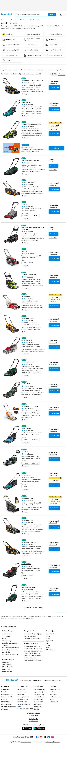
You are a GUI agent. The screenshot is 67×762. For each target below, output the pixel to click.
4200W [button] (24, 263)
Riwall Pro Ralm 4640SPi (28, 182)
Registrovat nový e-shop (40, 692)
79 (62, 612)
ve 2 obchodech (53, 365)
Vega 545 (24, 251)
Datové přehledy (38, 702)
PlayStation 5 (49, 641)
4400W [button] (31, 263)
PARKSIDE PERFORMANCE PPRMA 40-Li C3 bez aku (32, 228)
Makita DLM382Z (26, 428)
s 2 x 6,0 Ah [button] (35, 440)
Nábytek (48, 648)
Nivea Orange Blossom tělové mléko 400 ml (33, 656)
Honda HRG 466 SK (26, 340)
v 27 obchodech (53, 105)
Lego (47, 643)
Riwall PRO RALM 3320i (28, 318)
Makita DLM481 (25, 384)
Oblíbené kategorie (8, 631)
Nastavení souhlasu (22, 699)
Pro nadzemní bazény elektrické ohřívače (11, 654)
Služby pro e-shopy (39, 694)
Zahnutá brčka (6, 652)
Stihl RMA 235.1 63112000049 (29, 406)
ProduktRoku (53, 694)
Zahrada (22, 20)
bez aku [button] (26, 440)
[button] (32, 486)
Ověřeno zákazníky (55, 689)
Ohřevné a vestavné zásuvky (10, 643)
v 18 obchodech (53, 523)
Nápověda (36, 709)
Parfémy (48, 636)
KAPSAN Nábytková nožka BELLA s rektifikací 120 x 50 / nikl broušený (33, 646)
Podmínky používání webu (53, 742)
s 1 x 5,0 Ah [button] (35, 463)
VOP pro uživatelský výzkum (25, 709)
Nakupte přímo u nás (23, 697)
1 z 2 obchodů (52, 302)
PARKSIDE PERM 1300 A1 (28, 587)
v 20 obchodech (53, 254)
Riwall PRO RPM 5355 (27, 520)
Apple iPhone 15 (50, 634)
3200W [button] (24, 575)
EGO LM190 (24, 452)
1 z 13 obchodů (53, 504)
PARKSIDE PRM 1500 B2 (28, 362)
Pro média (4, 699)
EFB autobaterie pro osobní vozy (11, 648)
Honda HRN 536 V (26, 564)
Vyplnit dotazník (33, 721)
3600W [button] (31, 575)
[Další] (65, 613)
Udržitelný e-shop (54, 702)
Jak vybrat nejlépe (30, 631)
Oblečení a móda (50, 650)
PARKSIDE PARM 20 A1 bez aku (30, 160)
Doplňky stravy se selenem (9, 650)
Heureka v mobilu (22, 692)
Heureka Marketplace (39, 697)
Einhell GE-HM (25, 204)
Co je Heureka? (5, 689)
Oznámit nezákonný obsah (8, 707)
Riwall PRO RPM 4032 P (28, 498)
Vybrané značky (7, 659)
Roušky (4, 638)
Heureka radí (20, 694)
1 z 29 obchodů (53, 129)
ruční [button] (35, 216)
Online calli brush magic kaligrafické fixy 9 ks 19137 (33, 651)
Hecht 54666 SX (25, 296)
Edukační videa (38, 707)
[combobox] (32, 14)
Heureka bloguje (5, 702)
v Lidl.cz (51, 162)
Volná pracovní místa (6, 697)
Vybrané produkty (30, 643)
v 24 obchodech (53, 277)
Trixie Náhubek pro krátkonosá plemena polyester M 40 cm (33, 649)
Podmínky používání (6, 694)
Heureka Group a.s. (26, 742)
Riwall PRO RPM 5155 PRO (28, 542)
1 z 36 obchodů (53, 475)
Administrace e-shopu (39, 689)
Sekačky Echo (5, 662)
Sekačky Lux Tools (7, 671)
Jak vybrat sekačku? (27, 147)
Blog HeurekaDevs (6, 704)
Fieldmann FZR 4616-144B (28, 275)
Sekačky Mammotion (7, 667)
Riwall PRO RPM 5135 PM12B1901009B (32, 80)
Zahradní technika (30, 20)
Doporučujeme (51, 631)
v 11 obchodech (53, 321)
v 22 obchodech (53, 83)
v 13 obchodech (53, 455)
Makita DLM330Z (26, 102)
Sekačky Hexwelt (6, 665)
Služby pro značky (38, 699)
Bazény (48, 638)
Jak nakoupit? (21, 689)
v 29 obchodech (53, 431)
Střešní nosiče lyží (7, 641)
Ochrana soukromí (22, 702)
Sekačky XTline (6, 669)
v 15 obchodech (53, 207)
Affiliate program (38, 704)
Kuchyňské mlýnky (7, 634)
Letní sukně (5, 645)
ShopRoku (52, 692)
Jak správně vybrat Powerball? (32, 638)
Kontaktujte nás (33, 715)
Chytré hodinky (6, 636)
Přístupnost (4, 709)
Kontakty (3, 692)
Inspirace (52, 699)
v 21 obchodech (53, 386)
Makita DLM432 (25, 475)
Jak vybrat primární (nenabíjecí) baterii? (33, 634)
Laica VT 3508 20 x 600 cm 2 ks (32, 653)
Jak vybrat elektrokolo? (30, 636)
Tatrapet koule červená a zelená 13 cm (33, 660)
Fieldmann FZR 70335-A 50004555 (31, 124)
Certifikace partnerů (55, 697)
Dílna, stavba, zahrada (13, 20)
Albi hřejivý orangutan (30, 658)
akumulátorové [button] (26, 216)
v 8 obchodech (52, 185)
